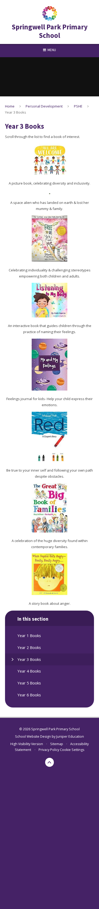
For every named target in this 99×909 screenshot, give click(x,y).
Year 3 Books (15, 112)
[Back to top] (49, 762)
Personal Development (44, 106)
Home (10, 106)
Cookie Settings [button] (72, 749)
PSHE (78, 106)
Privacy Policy (49, 749)
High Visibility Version (26, 744)
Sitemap (56, 744)
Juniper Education (70, 736)
